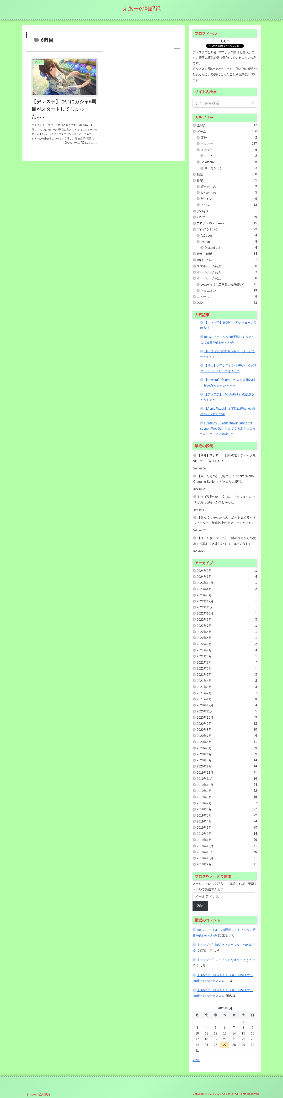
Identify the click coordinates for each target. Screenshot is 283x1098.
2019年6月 (227, 809)
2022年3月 (227, 644)
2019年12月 (227, 772)
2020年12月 (227, 705)
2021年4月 (227, 680)
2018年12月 (227, 846)
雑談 (227, 174)
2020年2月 (227, 766)
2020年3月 (227, 760)
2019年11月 (227, 778)
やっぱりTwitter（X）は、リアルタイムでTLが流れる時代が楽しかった (224, 499)
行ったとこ (229, 198)
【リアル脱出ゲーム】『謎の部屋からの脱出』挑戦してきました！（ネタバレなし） (224, 540)
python (229, 241)
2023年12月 (227, 582)
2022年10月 (227, 613)
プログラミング (227, 229)
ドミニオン (229, 290)
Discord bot (230, 247)
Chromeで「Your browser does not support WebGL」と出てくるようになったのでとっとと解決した (227, 428)
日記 (227, 180)
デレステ (229, 143)
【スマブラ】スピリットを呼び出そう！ (224, 960)
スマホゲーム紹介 (227, 266)
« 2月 (196, 1060)
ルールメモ (230, 156)
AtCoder (229, 235)
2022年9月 (227, 619)
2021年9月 (227, 650)
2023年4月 (227, 589)
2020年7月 (227, 735)
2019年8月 (227, 797)
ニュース (227, 296)
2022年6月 (227, 632)
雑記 (227, 303)
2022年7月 (227, 625)
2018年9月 (227, 864)
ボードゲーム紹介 (227, 272)
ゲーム (227, 131)
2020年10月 (227, 717)
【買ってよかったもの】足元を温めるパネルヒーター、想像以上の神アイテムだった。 (224, 520)
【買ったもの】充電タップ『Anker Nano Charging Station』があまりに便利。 (223, 478)
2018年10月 (227, 858)
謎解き (227, 125)
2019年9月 (227, 790)
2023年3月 (227, 595)
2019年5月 (227, 815)
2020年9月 (227, 723)
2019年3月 (227, 827)
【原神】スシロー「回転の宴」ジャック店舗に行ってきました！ (224, 458)
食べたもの (229, 192)
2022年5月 (227, 638)
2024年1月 (227, 576)
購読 (200, 906)
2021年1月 (227, 699)
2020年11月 (227, 711)
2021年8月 (227, 656)
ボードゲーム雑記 (227, 278)
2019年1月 (227, 840)
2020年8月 (227, 729)
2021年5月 (227, 674)
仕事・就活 (227, 254)
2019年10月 (227, 785)
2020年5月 (227, 748)
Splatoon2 (229, 162)
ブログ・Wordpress (227, 223)
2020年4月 (227, 754)
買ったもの (229, 186)
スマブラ (229, 150)
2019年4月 (227, 821)
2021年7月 (227, 662)
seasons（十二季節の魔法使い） (229, 284)
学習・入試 (227, 260)
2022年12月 (227, 601)
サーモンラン (230, 168)
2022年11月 (227, 607)
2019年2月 (227, 833)
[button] (253, 103)
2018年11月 (227, 852)
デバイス (227, 211)
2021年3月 (227, 687)
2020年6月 (227, 742)
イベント (229, 205)
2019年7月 (227, 803)
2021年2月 (227, 693)
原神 (229, 137)
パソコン (227, 217)
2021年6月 (227, 668)
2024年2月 (227, 570)
